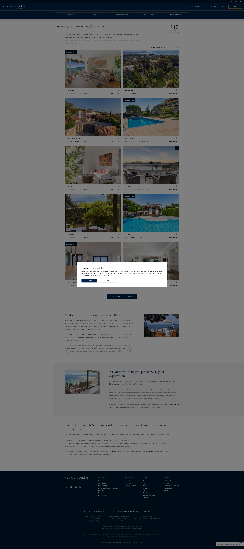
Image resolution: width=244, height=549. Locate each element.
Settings (107, 280)
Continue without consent (156, 264)
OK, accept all (89, 280)
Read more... (106, 275)
